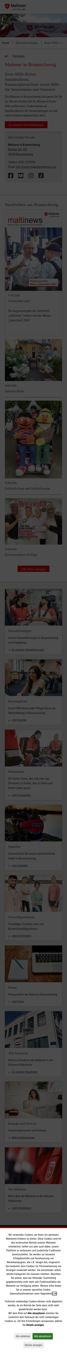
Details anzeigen (34, 1345)
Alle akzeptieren (43, 1336)
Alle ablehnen (24, 1336)
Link (54, 1293)
